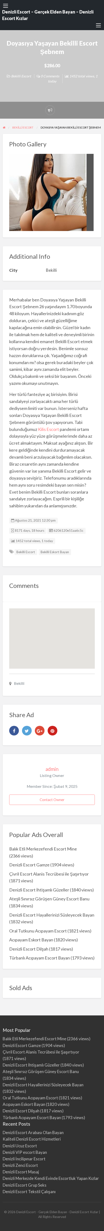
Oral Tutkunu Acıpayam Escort (38, 930)
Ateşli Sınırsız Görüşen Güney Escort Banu (49, 898)
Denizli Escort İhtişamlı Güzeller (39, 889)
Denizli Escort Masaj (21, 1171)
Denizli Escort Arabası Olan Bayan (33, 1132)
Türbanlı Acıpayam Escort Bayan (39, 957)
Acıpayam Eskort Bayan (31, 939)
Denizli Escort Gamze (29, 864)
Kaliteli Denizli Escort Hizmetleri (32, 1139)
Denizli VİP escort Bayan (25, 1152)
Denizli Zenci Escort (20, 1165)
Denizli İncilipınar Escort (24, 1158)
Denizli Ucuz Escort (20, 1145)
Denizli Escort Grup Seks (24, 1185)
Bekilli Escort (21, 76)
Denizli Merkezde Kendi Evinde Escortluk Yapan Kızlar (51, 1178)
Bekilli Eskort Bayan (55, 552)
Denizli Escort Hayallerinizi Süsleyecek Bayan (51, 915)
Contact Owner (52, 799)
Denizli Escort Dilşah (28, 949)
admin (52, 769)
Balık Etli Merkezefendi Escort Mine (43, 848)
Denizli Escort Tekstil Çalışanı (29, 1191)
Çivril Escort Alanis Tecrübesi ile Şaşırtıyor (49, 874)
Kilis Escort (48, 429)
